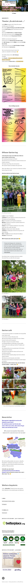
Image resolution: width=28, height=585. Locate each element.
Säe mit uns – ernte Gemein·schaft (11, 9)
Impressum (4, 512)
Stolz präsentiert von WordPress (16, 581)
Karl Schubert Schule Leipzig (8, 501)
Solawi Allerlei (7, 252)
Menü (14, 13)
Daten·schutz (5, 581)
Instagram (4, 504)
